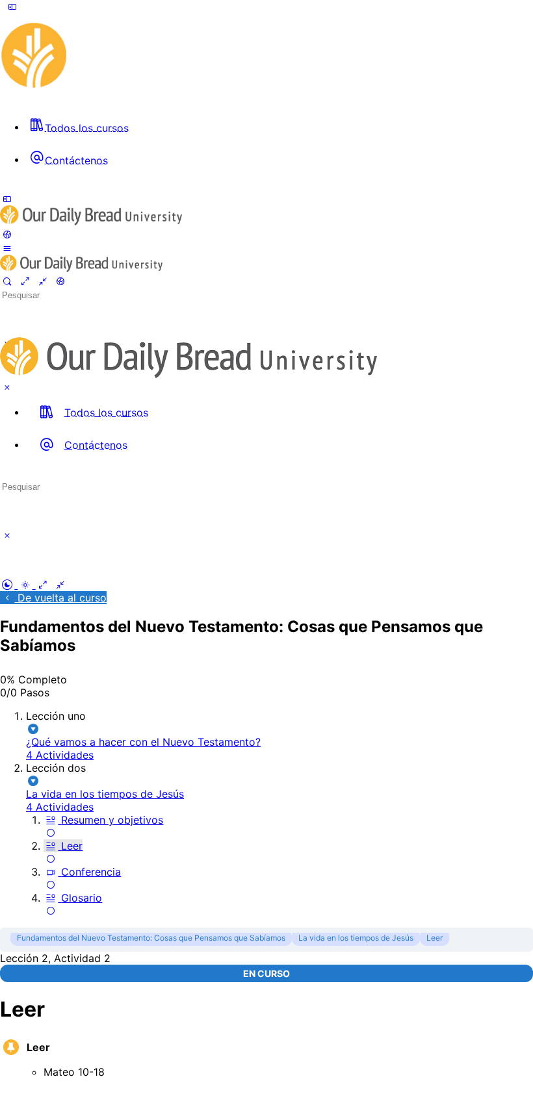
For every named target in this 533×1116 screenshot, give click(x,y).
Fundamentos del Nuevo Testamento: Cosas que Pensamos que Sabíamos (151, 938)
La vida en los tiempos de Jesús (355, 938)
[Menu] (12, 6)
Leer (434, 938)
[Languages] (7, 234)
